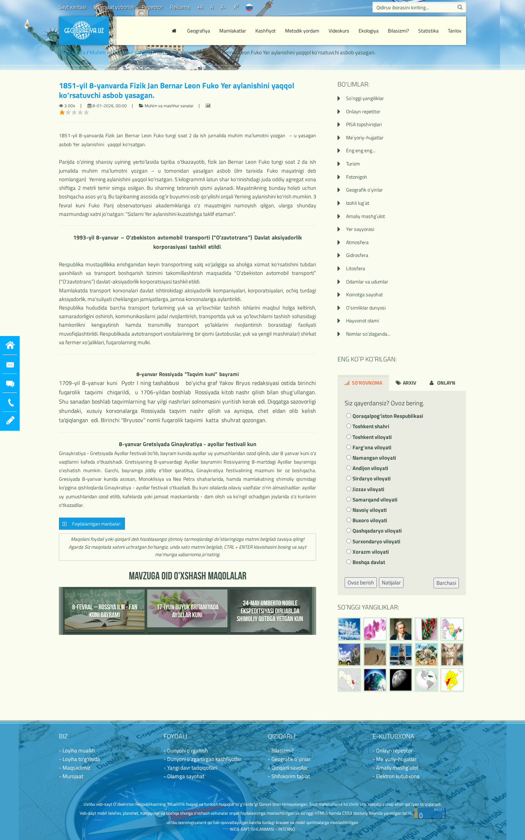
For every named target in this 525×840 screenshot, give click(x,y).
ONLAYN (445, 382)
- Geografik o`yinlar (289, 759)
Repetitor (152, 7)
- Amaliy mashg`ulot (395, 768)
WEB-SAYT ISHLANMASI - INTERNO (262, 829)
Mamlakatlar (232, 30)
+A (200, 7)
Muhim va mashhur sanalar (120, 52)
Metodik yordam (302, 30)
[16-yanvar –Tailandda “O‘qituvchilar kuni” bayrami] (426, 629)
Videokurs (339, 30)
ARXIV (409, 382)
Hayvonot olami (362, 320)
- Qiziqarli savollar (288, 768)
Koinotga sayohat (364, 294)
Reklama (180, 7)
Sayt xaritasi (72, 7)
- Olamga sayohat (184, 776)
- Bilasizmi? (281, 750)
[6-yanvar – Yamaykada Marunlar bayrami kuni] (426, 680)
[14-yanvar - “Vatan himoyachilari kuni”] (349, 654)
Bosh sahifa (72, 52)
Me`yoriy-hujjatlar (365, 137)
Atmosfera (357, 242)
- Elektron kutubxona (396, 776)
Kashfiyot (265, 30)
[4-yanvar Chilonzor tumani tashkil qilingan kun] (452, 680)
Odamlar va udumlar (367, 281)
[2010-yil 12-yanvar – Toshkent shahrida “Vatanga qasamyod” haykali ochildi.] (400, 654)
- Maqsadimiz (74, 768)
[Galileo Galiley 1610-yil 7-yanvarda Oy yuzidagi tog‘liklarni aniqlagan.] (400, 680)
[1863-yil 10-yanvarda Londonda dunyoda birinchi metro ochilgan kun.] (452, 654)
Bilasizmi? (398, 30)
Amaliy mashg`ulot (365, 216)
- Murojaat (71, 776)
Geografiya (198, 30)
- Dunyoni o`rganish (186, 750)
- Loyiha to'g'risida (79, 759)
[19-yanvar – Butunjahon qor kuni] (349, 629)
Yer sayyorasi (360, 229)
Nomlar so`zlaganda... (368, 333)
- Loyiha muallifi (77, 750)
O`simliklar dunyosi (366, 307)
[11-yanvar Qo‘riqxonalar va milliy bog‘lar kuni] (426, 654)
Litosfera (355, 268)
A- (223, 7)
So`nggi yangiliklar (365, 98)
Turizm (353, 163)
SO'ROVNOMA (366, 382)
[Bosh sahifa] (175, 30)
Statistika (428, 30)
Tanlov (454, 30)
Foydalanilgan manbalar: (95, 523)
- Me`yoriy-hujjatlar (394, 759)
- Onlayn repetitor (392, 750)
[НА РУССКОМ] (249, 7)
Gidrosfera (357, 255)
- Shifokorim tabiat (289, 776)
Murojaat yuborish (114, 7)
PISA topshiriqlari (364, 124)
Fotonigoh (356, 177)
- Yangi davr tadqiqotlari (190, 768)
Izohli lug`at (357, 203)
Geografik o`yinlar (364, 189)
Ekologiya (369, 30)
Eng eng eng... (360, 150)
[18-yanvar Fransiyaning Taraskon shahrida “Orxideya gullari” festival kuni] (375, 629)
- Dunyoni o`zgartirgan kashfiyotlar (203, 759)
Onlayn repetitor (363, 111)
